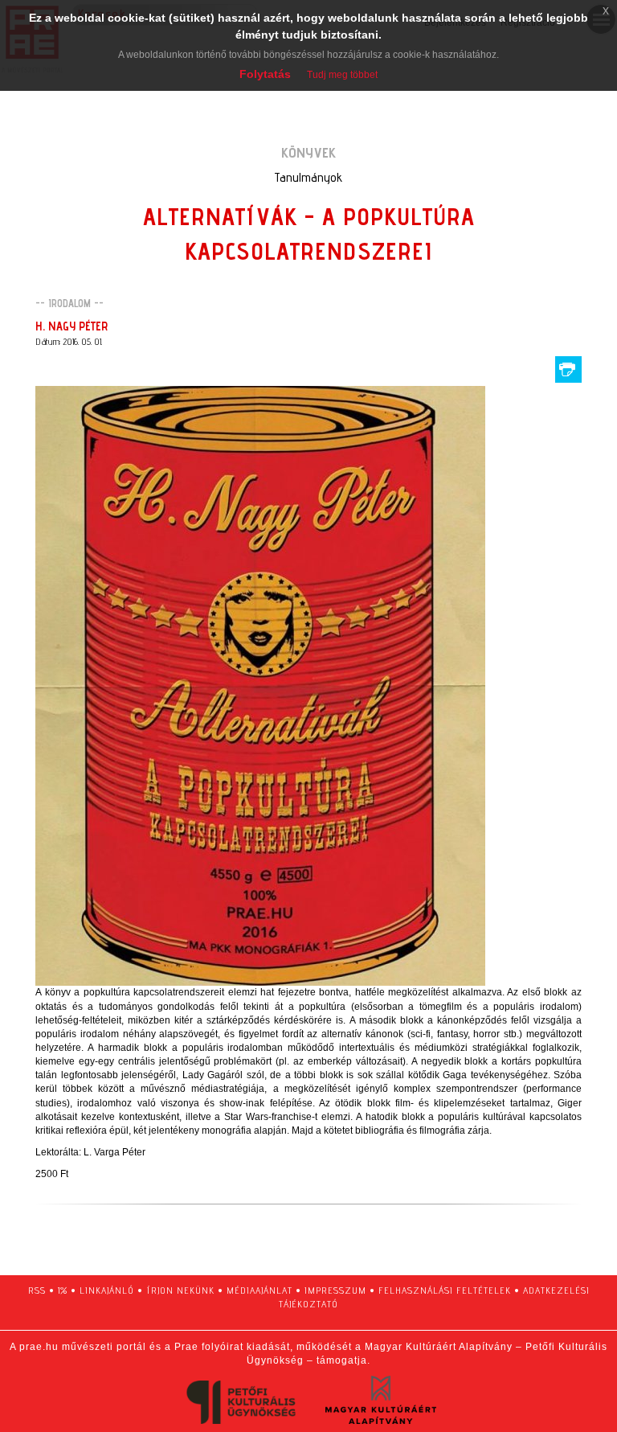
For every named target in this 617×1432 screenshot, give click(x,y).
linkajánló (107, 1290)
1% (62, 1290)
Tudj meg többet (342, 74)
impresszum (335, 1290)
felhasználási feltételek (444, 1290)
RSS (37, 1290)
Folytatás (265, 74)
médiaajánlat (259, 1290)
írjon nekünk (180, 1290)
